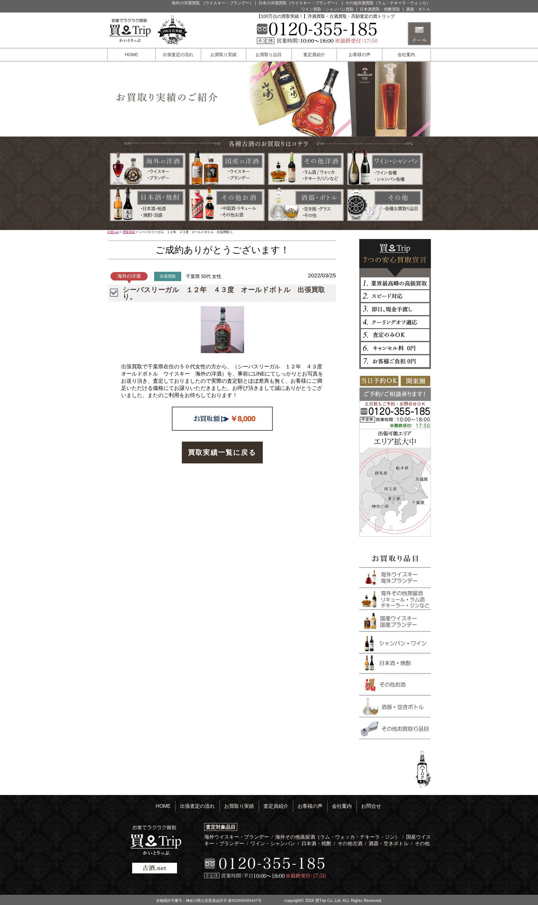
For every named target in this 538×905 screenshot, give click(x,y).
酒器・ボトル (418, 9)
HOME (131, 54)
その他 (422, 843)
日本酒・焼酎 (317, 843)
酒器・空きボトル (389, 843)
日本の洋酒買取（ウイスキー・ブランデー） (299, 3)
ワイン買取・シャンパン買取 (328, 9)
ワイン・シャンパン (273, 843)
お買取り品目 (269, 54)
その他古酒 (350, 843)
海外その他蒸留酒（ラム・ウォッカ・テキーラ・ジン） (338, 837)
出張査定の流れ (178, 54)
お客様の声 (359, 54)
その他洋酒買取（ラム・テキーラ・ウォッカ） (387, 3)
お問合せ (371, 806)
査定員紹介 (314, 54)
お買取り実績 (223, 54)
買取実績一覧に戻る (222, 452)
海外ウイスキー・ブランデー (237, 837)
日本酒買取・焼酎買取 (380, 9)
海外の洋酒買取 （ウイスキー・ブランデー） (213, 3)
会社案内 (406, 54)
